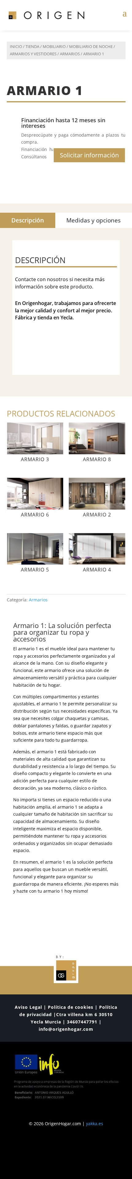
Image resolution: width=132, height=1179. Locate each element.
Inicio (16, 46)
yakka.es (94, 1123)
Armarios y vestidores (33, 54)
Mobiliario (54, 46)
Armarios (70, 54)
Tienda (32, 46)
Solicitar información (89, 155)
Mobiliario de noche (91, 46)
